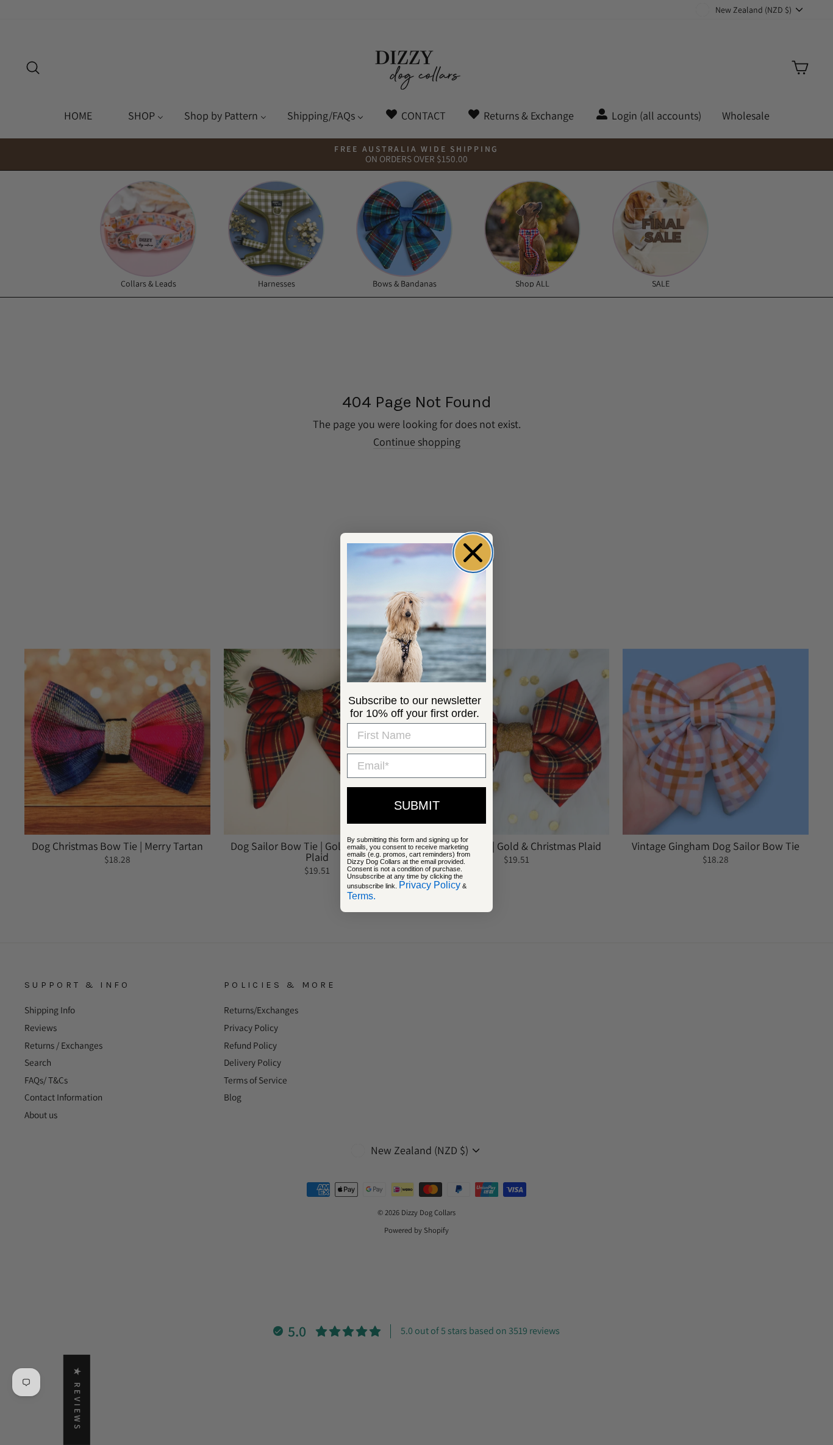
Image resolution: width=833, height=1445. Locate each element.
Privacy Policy (429, 885)
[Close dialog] (473, 553)
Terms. (361, 896)
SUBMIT (417, 805)
